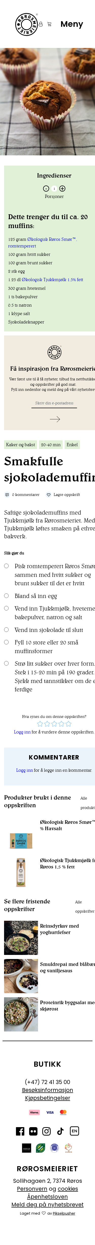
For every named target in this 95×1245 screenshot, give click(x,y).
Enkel (72, 444)
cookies (68, 1188)
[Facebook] (20, 1132)
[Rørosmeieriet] (26, 24)
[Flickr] (33, 1132)
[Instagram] (46, 1132)
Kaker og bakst (20, 444)
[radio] (40, 724)
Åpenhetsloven (47, 1196)
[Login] (38, 24)
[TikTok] (60, 1132)
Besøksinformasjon (47, 1090)
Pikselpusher (64, 1213)
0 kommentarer (26, 494)
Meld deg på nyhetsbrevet (47, 1204)
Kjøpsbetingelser (47, 1098)
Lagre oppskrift (67, 494)
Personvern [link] (32, 1188)
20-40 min (51, 444)
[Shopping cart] (47, 24)
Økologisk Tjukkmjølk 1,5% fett (52, 279)
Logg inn (22, 732)
